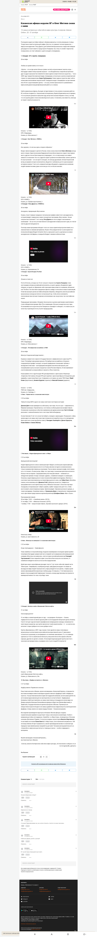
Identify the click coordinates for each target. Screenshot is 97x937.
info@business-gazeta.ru (27, 891)
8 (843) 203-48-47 (43, 889)
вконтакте (26, 896)
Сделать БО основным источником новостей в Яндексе (48, 764)
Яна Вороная (24, 752)
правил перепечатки (36, 929)
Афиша (23, 19)
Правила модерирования (27, 871)
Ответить (23, 800)
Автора (41, 779)
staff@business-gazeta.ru (64, 889)
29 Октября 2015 (25, 16)
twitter (52, 896)
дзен (51, 899)
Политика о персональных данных (28, 923)
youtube (25, 901)
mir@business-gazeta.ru (45, 891)
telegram (25, 899)
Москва (31, 4)
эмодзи (27, 797)
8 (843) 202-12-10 (25, 889)
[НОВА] (61, 10)
